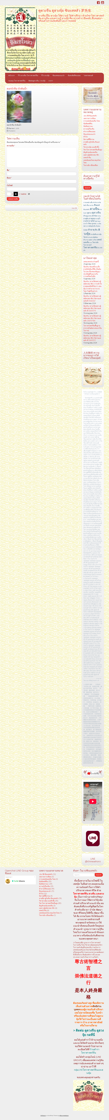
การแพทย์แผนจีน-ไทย (91, 121)
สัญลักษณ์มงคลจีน (90, 152)
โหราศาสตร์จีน (90, 247)
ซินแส (97, 205)
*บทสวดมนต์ (88, 75)
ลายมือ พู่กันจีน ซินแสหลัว (91, 143)
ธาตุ (99, 216)
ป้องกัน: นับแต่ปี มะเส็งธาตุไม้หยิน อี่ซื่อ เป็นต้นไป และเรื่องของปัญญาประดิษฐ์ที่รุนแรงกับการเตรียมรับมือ (92, 271)
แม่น (91, 242)
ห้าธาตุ (91, 229)
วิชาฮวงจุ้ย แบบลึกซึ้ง (91, 147)
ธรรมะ (95, 215)
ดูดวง (89, 213)
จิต (100, 202)
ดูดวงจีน (96, 212)
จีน (88, 205)
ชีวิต (92, 205)
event (51, 81)
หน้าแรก (11, 75)
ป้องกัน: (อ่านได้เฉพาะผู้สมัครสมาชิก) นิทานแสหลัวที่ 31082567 (92, 298)
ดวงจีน (94, 209)
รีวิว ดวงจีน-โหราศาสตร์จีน (28, 75)
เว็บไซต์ (9, 185)
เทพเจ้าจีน (87, 157)
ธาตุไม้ (92, 221)
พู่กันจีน (94, 223)
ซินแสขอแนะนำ (59, 75)
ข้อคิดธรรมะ (88, 126)
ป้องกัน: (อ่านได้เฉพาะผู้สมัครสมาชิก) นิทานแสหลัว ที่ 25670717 (92, 338)
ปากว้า (85, 224)
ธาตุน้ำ (98, 219)
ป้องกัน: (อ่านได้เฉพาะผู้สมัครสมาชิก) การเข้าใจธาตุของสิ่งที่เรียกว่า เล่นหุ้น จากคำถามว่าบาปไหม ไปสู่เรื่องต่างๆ (92, 286)
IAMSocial (43, 1115)
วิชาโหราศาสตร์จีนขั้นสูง (92, 150)
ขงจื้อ (91, 202)
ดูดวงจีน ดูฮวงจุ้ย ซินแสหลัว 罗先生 (64, 10)
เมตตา (90, 240)
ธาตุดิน (86, 218)
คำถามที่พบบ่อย (89, 131)
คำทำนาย (96, 202)
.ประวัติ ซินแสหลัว (90, 116)
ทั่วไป (85, 137)
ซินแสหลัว (86, 209)
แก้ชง (94, 240)
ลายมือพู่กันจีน (91, 226)
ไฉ (99, 248)
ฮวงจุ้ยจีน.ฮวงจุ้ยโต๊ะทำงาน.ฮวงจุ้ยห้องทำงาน (92, 237)
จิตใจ (84, 205)
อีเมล (9, 178)
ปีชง (89, 223)
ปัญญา (99, 221)
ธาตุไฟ (85, 221)
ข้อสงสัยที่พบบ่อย (74, 75)
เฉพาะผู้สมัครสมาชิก (91, 155)
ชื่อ (8, 170)
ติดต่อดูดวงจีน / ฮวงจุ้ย (37, 81)
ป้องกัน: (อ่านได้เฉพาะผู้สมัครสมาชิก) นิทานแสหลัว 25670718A (92, 318)
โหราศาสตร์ (87, 245)
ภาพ (98, 223)
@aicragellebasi (64, 1115)
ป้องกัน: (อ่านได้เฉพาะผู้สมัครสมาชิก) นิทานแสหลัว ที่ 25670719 (92, 308)
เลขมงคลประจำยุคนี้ (91, 261)
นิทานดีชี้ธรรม (88, 139)
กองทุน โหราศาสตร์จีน (16, 81)
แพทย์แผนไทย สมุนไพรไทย (92, 161)
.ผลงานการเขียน (89, 118)
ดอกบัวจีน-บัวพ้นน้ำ (17, 88)
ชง (90, 205)
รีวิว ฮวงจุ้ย (45, 75)
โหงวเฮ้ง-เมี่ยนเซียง (90, 165)
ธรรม (90, 216)
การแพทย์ (86, 202)
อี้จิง (96, 230)
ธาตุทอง (92, 218)
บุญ (96, 221)
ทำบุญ (85, 216)
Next (74, 208)
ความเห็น (11, 146)
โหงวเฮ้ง (95, 242)
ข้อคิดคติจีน (87, 123)
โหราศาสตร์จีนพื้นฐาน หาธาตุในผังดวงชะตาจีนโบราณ (92, 328)
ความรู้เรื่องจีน (88, 129)
